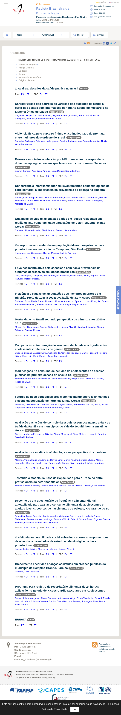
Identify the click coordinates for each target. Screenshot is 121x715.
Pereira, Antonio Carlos (78, 200)
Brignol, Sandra (22, 171)
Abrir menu (7, 4)
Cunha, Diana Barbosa (60, 601)
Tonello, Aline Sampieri (26, 197)
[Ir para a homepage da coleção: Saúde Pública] (18, 10)
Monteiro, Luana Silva (26, 378)
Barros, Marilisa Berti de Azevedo (59, 253)
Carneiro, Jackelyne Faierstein (30, 141)
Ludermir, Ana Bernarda (80, 141)
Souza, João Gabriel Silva (62, 463)
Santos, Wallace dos (50, 327)
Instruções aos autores (102, 17)
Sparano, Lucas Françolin (88, 301)
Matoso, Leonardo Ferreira (92, 434)
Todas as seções (29, 64)
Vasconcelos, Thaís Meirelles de (54, 378)
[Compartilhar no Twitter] (111, 43)
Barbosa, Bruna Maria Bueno (29, 301)
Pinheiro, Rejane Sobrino (55, 115)
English (115, 2)
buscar (80, 35)
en (22, 94)
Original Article (27, 80)
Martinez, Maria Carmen (27, 485)
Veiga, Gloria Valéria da (83, 378)
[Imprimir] (85, 43)
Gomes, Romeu (32, 330)
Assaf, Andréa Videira (75, 197)
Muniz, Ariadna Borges (75, 460)
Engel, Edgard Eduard (76, 304)
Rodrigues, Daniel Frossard (84, 353)
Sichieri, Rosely (102, 598)
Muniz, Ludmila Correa (89, 516)
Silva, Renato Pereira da (51, 197)
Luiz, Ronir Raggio (37, 356)
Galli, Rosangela (23, 275)
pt (28, 94)
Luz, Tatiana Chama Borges (51, 404)
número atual (48, 35)
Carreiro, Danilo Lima (37, 463)
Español (102, 2)
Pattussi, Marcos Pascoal (27, 278)
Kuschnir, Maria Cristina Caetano (31, 601)
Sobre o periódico (100, 9)
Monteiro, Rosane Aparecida (59, 301)
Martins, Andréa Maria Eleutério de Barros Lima (38, 460)
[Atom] (88, 43)
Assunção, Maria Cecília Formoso (41, 522)
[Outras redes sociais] (115, 43)
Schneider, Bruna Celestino (28, 516)
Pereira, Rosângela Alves (85, 601)
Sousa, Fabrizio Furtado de (79, 404)
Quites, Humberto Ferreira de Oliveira (34, 434)
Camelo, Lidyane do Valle (27, 230)
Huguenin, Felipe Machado (28, 115)
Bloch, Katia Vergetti (57, 356)
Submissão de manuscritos (103, 6)
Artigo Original (26, 67)
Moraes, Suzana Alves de (62, 549)
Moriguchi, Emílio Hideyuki (46, 275)
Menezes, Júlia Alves (25, 404)
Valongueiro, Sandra (57, 141)
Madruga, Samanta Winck (56, 519)
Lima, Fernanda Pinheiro (38, 407)
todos (19, 35)
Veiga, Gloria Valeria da (81, 598)
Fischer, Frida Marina (94, 485)
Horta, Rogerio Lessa (94, 275)
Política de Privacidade (54, 709)
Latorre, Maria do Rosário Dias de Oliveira (61, 485)
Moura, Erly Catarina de (27, 327)
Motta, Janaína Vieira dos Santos (59, 516)
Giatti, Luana (48, 230)
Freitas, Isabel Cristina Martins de (32, 549)
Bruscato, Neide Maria (71, 275)
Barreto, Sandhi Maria (67, 230)
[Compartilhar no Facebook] (107, 43)
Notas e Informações (30, 77)
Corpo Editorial (99, 13)
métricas (100, 35)
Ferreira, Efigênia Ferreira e (90, 463)
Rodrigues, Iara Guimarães (28, 253)
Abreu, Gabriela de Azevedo (55, 353)
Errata (22, 74)
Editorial (23, 71)
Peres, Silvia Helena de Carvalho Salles (46, 200)
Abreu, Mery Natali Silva (66, 434)
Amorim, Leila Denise (53, 171)
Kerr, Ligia (37, 171)
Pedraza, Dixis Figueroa (27, 571)
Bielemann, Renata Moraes (28, 519)
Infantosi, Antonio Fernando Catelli (43, 118)
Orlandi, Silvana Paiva (81, 519)
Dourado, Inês (72, 171)
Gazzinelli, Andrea (24, 437)
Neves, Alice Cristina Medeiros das (78, 327)
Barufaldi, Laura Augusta (27, 598)
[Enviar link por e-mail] (104, 43)
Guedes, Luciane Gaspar (27, 353)
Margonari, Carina (61, 407)
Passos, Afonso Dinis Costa (50, 304)
